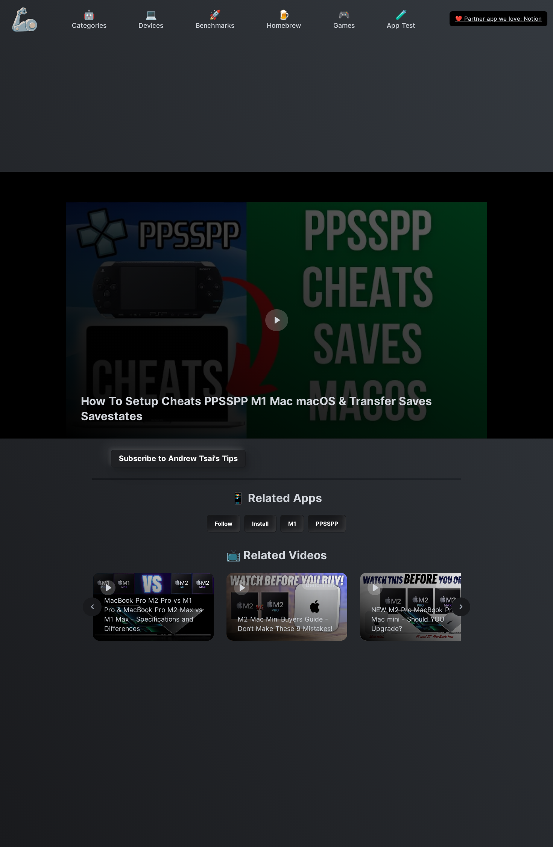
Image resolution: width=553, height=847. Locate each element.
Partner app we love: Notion (498, 18)
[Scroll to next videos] (460, 606)
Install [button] (260, 523)
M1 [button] (292, 523)
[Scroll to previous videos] (92, 606)
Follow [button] (223, 523)
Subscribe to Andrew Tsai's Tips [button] (178, 458)
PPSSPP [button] (327, 523)
